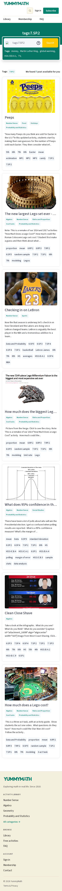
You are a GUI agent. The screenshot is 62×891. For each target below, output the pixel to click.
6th (13, 152)
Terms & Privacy (10, 885)
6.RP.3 (38, 248)
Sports (24, 315)
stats (8, 563)
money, (15, 51)
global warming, (48, 51)
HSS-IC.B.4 (11, 551)
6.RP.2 (30, 248)
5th (7, 152)
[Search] (30, 11)
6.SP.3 (39, 344)
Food (24, 123)
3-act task (43, 752)
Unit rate (28, 455)
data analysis (20, 563)
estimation (11, 158)
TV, (19, 56)
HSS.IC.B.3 (38, 557)
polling (9, 557)
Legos (27, 260)
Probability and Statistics (16, 127)
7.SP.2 (9, 164)
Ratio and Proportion (41, 219)
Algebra (9, 219)
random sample (22, 254)
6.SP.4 (9, 350)
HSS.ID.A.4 (44, 551)
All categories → (11, 821)
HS (19, 356)
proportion (11, 248)
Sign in (38, 10)
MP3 (35, 158)
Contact (7, 870)
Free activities (10, 841)
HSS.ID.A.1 (40, 356)
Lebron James (43, 350)
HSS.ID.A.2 (45, 649)
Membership (25, 19)
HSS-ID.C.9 (11, 655)
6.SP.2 (9, 545)
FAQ (42, 19)
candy (43, 158)
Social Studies (38, 510)
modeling (16, 260)
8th (25, 152)
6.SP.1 (34, 551)
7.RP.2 (47, 248)
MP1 (21, 158)
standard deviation (39, 539)
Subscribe (51, 10)
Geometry (8, 811)
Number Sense (12, 123)
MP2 (28, 158)
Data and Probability (16, 344)
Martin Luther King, (29, 51)
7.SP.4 (48, 344)
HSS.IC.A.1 (23, 551)
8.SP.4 (50, 356)
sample (49, 557)
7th (19, 152)
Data (16, 539)
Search (50, 43)
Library (7, 19)
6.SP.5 (9, 254)
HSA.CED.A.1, (10, 56)
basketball (28, 350)
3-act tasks (10, 224)
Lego (37, 455)
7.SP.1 (51, 158)
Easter (32, 152)
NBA (8, 362)
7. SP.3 (50, 643)
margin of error (22, 557)
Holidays (34, 123)
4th (36, 649)
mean (41, 152)
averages (27, 356)
